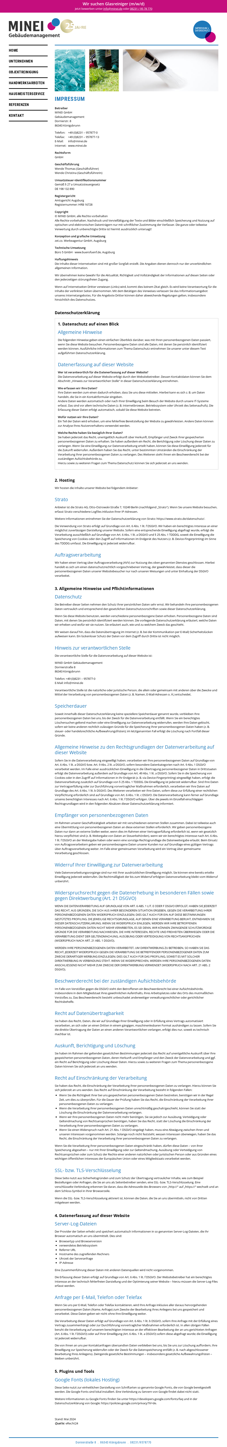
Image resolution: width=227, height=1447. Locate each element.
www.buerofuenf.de (88, 252)
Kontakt (16, 115)
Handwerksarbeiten (27, 83)
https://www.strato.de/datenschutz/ (180, 519)
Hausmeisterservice (27, 94)
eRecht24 (72, 1423)
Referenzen (19, 105)
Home (13, 50)
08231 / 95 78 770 (141, 9)
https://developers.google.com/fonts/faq (156, 1399)
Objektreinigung (23, 72)
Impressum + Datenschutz (202, 29)
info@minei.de (112, 9)
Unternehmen (21, 61)
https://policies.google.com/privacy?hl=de (128, 1403)
